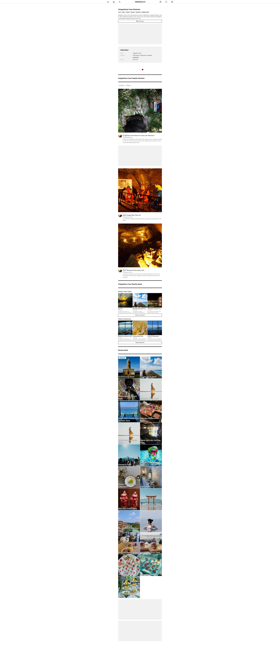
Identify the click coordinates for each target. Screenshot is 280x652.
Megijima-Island (145, 12)
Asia (120, 12)
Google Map (136, 57)
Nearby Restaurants (140, 342)
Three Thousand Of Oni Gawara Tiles (133, 271)
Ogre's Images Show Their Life (132, 216)
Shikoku (128, 12)
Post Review (141, 21)
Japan (123, 12)
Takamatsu (138, 12)
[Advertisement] (140, 34)
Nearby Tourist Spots (140, 315)
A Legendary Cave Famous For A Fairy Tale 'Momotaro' (138, 136)
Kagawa (132, 12)
